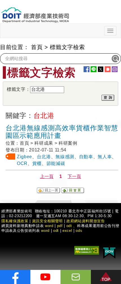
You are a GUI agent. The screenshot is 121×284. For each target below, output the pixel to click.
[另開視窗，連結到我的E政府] (109, 251)
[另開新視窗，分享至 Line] (93, 69)
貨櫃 (37, 163)
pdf (60, 226)
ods (79, 230)
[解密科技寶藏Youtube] (45, 277)
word (45, 230)
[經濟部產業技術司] (35, 11)
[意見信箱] (75, 277)
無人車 (105, 156)
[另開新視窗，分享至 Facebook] (86, 69)
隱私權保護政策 (14, 221)
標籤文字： (18, 89)
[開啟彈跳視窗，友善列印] (114, 69)
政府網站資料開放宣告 (85, 221)
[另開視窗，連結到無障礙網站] (86, 249)
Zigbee (24, 156)
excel (67, 230)
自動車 (86, 156)
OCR (22, 163)
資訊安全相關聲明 (47, 221)
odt (69, 226)
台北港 (44, 156)
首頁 (36, 47)
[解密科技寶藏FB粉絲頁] (15, 277)
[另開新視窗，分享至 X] (100, 69)
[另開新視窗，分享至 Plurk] (107, 69)
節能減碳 (55, 163)
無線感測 (64, 156)
